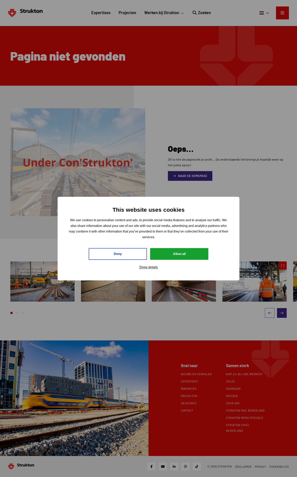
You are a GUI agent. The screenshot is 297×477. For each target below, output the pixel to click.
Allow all (179, 253)
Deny (118, 253)
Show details (148, 267)
